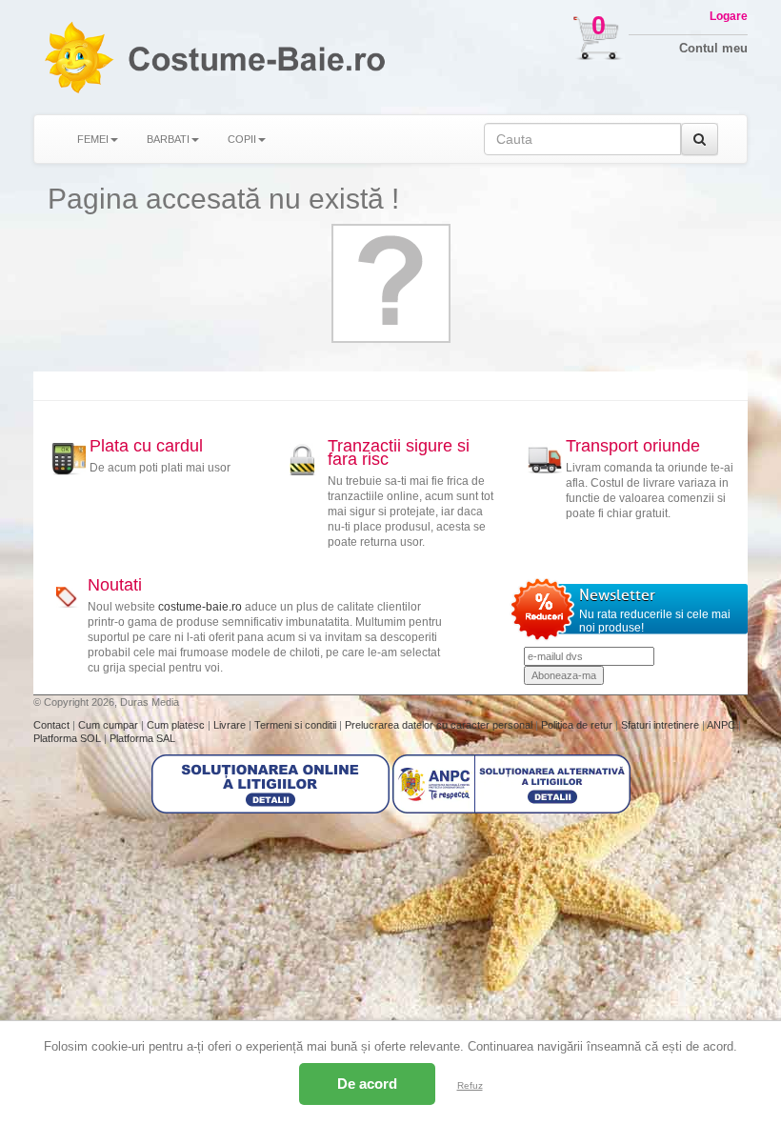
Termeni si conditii (296, 725)
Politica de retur (578, 725)
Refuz (470, 1085)
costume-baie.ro (200, 606)
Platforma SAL (142, 738)
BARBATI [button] (168, 139)
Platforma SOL (67, 738)
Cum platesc (177, 725)
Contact (52, 725)
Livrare (231, 725)
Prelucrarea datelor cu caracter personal (440, 725)
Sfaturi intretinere (661, 725)
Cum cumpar (109, 725)
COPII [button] (242, 139)
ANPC (721, 725)
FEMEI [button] (93, 139)
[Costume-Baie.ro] (78, 57)
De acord (367, 1083)
